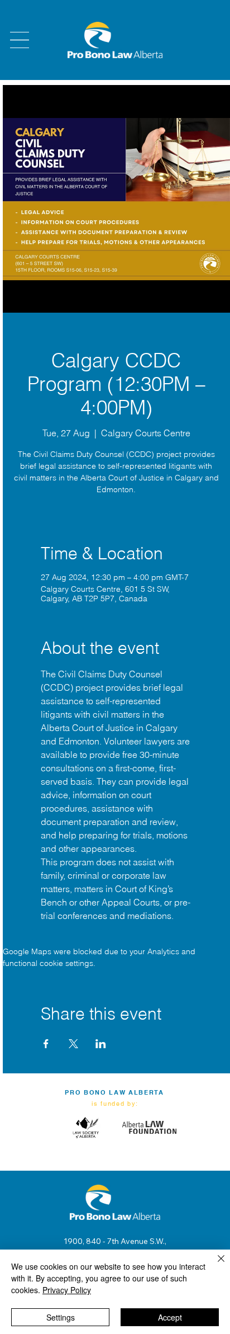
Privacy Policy (66, 1289)
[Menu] (19, 40)
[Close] (214, 1265)
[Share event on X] (73, 1043)
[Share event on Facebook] (46, 1043)
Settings (60, 1317)
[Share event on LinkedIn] (100, 1043)
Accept (170, 1317)
